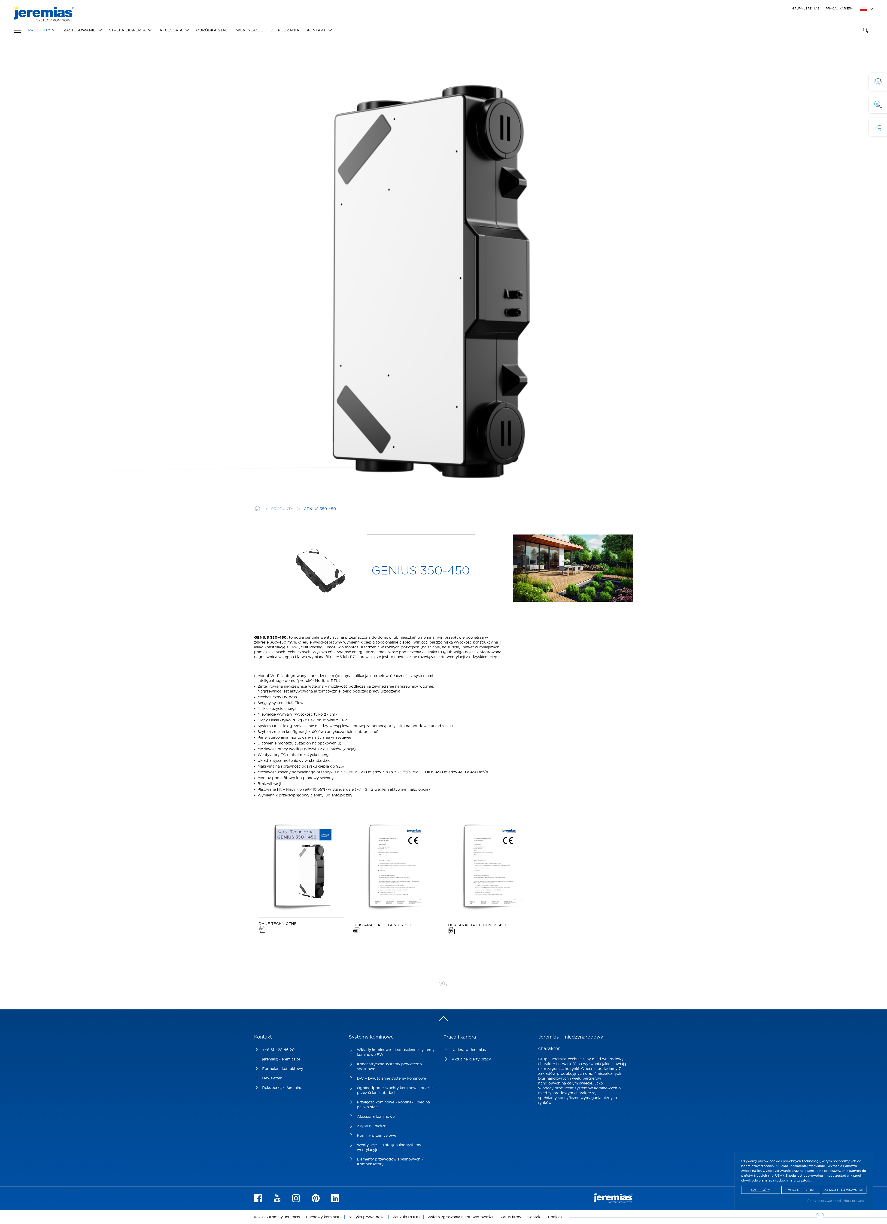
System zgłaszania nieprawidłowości (460, 1217)
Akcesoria (171, 30)
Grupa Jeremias (805, 8)
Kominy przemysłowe (376, 1135)
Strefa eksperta (127, 30)
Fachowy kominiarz (323, 1217)
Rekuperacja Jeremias (282, 1087)
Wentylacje (249, 30)
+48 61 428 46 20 (278, 1049)
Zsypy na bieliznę (373, 1126)
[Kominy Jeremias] (44, 19)
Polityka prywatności (824, 1201)
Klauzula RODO (406, 1217)
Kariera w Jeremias (469, 1049)
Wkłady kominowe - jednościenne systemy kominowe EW (395, 1052)
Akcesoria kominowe (376, 1116)
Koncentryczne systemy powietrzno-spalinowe (390, 1066)
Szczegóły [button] (760, 1190)
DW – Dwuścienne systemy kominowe (391, 1078)
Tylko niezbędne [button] (800, 1190)
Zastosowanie (80, 30)
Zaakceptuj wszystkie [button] (844, 1190)
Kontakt (316, 30)
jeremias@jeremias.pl (281, 1059)
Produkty (39, 30)
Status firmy (510, 1217)
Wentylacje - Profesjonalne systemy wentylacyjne (389, 1147)
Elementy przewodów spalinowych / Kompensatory (390, 1161)
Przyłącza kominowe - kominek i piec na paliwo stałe (393, 1104)
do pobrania (284, 30)
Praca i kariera (839, 8)
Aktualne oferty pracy (471, 1059)
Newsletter (272, 1078)
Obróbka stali (212, 30)
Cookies (555, 1217)
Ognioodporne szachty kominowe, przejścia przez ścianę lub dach (397, 1090)
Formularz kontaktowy (282, 1068)
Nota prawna (853, 1201)
